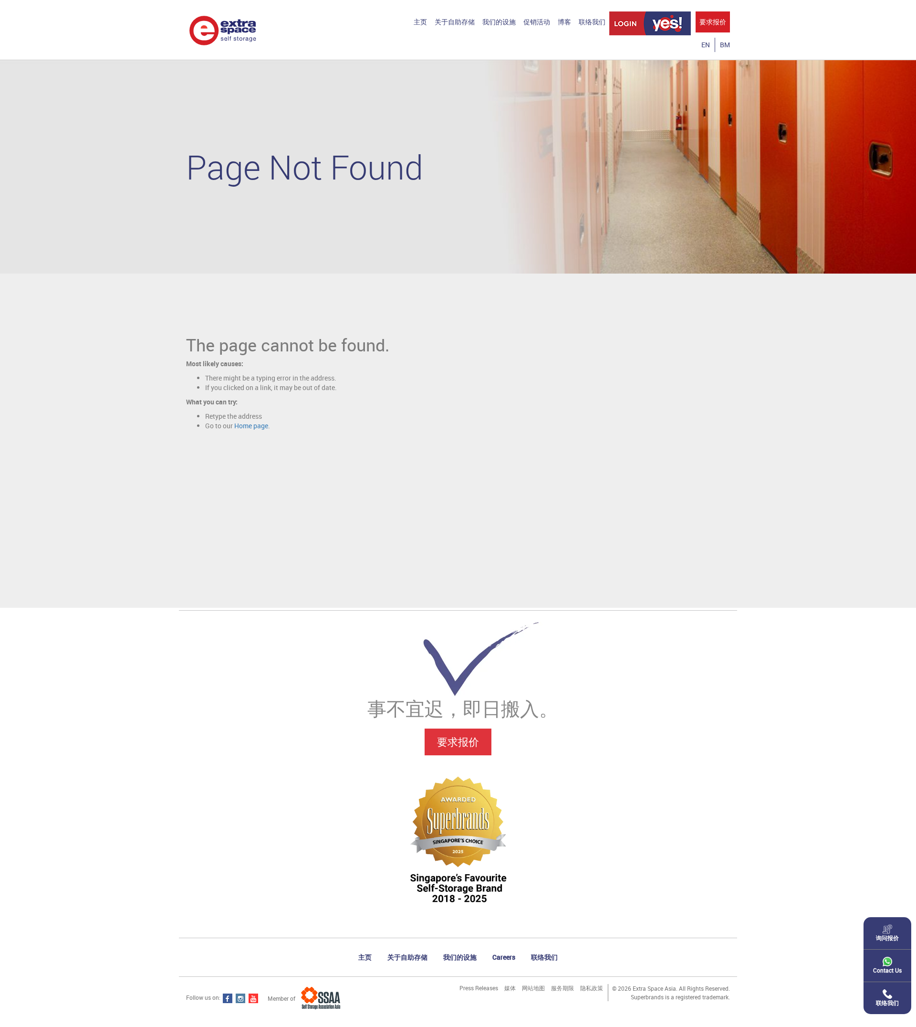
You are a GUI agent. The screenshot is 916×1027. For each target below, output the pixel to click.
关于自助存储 (455, 21)
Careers (503, 957)
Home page (251, 425)
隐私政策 (591, 988)
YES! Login (650, 23)
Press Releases (478, 988)
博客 (564, 21)
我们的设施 (499, 21)
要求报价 (712, 21)
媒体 (510, 988)
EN (705, 44)
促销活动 (536, 21)
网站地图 (533, 988)
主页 (420, 21)
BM (725, 44)
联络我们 (592, 21)
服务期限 (562, 988)
